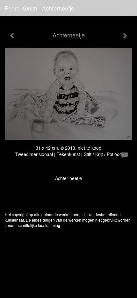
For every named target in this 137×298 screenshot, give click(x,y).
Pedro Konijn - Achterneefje (39, 8)
